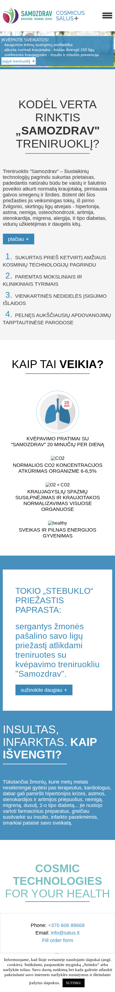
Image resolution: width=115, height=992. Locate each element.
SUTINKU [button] (73, 983)
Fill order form (57, 940)
